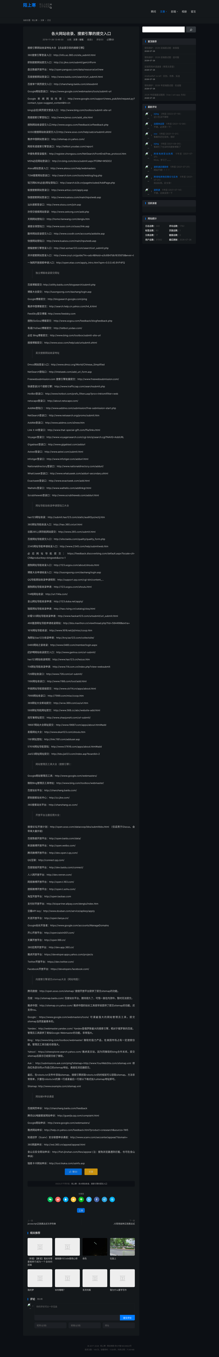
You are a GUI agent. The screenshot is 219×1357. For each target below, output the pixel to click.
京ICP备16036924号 (123, 1346)
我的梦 (31, 1290)
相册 (184, 11)
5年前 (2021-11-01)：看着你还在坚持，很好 (167, 135)
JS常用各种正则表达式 (124, 1223)
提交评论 (127, 1318)
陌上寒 (29, 5)
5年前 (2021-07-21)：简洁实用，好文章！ (173, 179)
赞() (110, 39)
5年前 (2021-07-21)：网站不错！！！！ (172, 168)
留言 (193, 11)
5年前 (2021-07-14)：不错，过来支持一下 (168, 191)
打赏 (91, 1171)
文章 (162, 11)
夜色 (85, 1258)
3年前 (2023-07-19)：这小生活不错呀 (168, 115)
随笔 (81, 39)
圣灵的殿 (87, 1290)
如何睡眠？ (60, 1290)
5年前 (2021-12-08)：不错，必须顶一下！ (170, 125)
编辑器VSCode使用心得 (66, 1258)
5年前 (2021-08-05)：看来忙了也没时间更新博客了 (168, 145)
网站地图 (110, 1346)
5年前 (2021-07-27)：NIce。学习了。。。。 (173, 156)
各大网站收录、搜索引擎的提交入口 (81, 33)
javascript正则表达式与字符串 (42, 1223)
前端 (173, 11)
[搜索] (191, 29)
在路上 (113, 1258)
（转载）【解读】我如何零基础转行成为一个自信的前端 (40, 1261)
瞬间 (153, 11)
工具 (81, 1210)
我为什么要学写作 (118, 1290)
